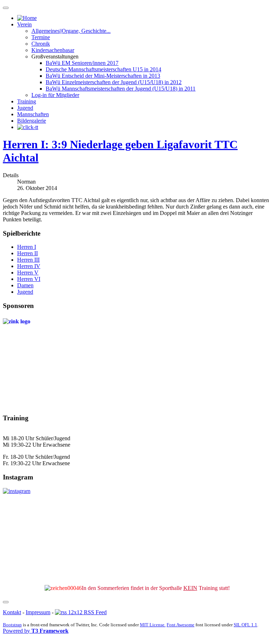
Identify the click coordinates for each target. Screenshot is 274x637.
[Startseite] (27, 18)
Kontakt (12, 612)
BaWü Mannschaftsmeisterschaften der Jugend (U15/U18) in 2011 (121, 89)
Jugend (25, 108)
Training (26, 101)
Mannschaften (33, 114)
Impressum (38, 612)
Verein (24, 24)
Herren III (28, 260)
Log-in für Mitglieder (55, 95)
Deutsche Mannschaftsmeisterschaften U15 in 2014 (103, 69)
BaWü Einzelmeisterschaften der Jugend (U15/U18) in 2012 (114, 82)
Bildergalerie (31, 121)
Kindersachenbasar (52, 50)
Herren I (26, 247)
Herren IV (28, 266)
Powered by (35, 631)
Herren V (28, 272)
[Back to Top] (6, 602)
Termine (40, 37)
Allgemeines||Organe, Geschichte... (71, 31)
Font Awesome (180, 624)
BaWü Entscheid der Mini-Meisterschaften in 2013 (103, 76)
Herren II (27, 253)
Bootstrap (12, 624)
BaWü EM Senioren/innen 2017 (82, 63)
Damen (25, 285)
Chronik (40, 44)
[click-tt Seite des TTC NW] (27, 127)
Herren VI (28, 279)
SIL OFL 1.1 (245, 624)
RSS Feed (94, 612)
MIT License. (153, 624)
